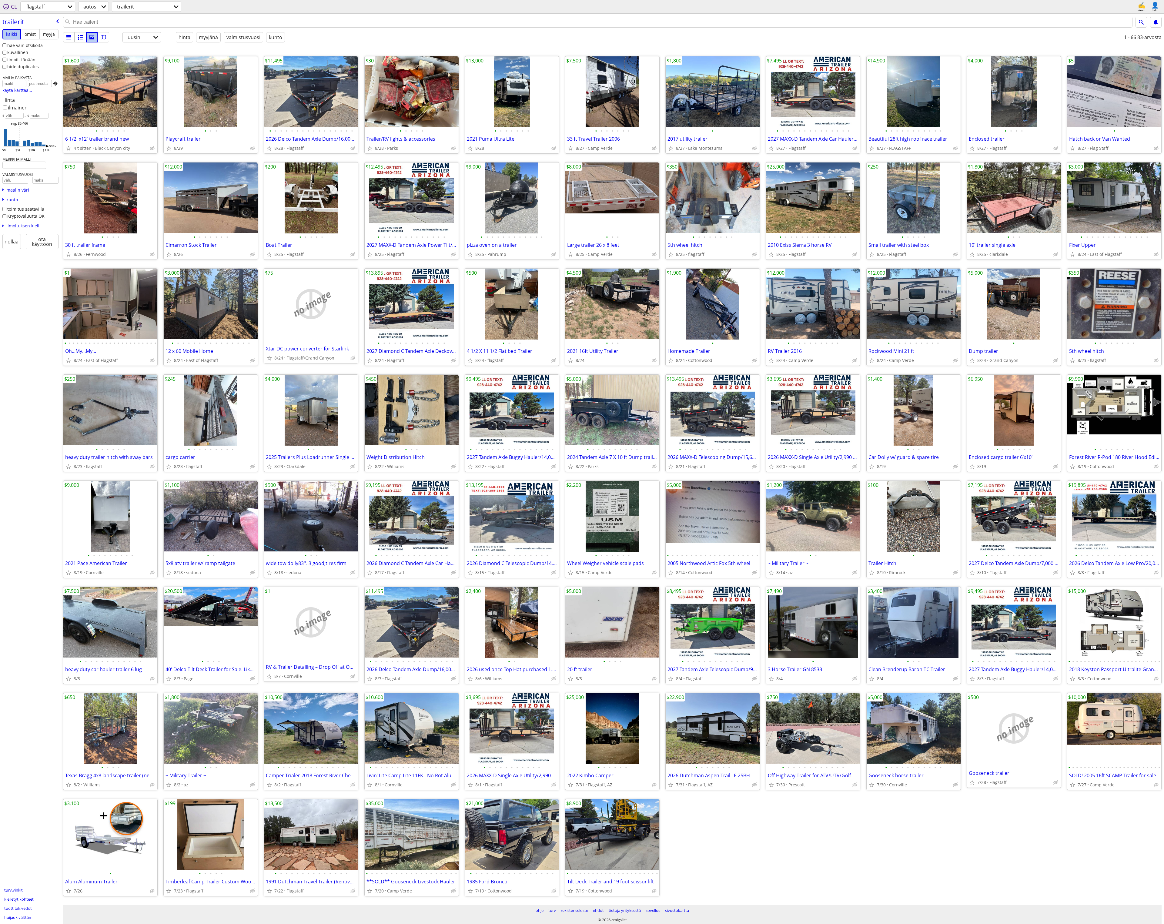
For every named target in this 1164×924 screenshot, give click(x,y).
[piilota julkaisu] (152, 148)
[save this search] (1156, 22)
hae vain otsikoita (25, 45)
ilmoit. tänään (21, 59)
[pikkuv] (80, 37)
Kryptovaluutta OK (26, 216)
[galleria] (92, 37)
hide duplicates (23, 66)
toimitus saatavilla (25, 209)
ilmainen (18, 107)
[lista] (69, 37)
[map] (103, 37)
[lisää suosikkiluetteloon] (68, 148)
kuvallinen (17, 52)
